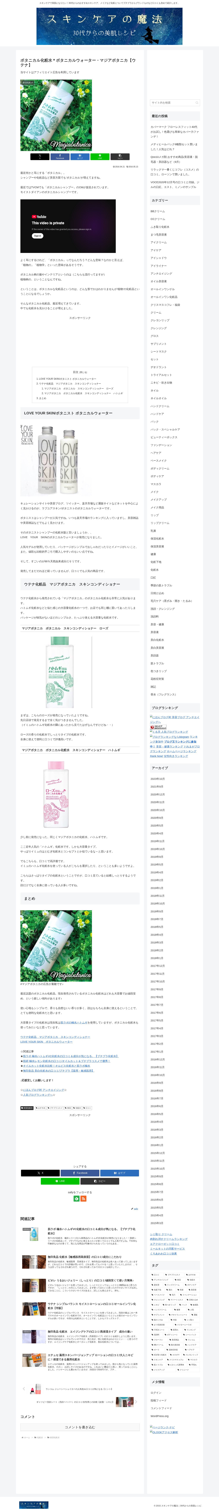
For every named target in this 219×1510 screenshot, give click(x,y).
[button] (120, 156)
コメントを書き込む (80, 1427)
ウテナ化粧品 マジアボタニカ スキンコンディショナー (70, 383)
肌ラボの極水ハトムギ (74, 1022)
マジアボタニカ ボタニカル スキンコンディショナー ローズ (78, 388)
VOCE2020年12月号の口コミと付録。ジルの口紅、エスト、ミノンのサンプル (175, 185)
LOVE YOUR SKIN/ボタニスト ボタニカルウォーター (67, 378)
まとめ (42, 398)
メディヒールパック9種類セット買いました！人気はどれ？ (174, 147)
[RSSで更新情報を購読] (83, 1199)
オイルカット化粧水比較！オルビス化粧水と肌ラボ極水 (56, 1065)
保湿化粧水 (28, 1108)
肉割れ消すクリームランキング (169, 1239)
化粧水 (78, 1108)
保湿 (69, 1108)
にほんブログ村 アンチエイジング (43, 1089)
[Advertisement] (80, 341)
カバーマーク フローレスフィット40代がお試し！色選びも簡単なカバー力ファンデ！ (175, 131)
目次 (75, 372)
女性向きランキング (176, 756)
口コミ (88, 1108)
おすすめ (41, 1108)
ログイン (156, 1392)
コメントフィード (161, 1408)
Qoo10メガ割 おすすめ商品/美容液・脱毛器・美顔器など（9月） (174, 159)
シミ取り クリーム (161, 1234)
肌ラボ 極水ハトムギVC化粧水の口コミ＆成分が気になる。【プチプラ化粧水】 (71, 1056)
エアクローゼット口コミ (165, 1243)
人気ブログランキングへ (38, 1094)
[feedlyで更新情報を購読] (77, 1199)
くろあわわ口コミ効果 (163, 1253)
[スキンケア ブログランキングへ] (158, 726)
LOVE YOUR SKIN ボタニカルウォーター (46, 1041)
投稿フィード (159, 1400)
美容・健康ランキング (169, 746)
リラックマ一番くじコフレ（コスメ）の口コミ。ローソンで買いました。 (175, 172)
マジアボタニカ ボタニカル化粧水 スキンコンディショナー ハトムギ (83, 393)
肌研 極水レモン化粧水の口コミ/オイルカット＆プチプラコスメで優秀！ (66, 1061)
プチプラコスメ (56, 1108)
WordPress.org (159, 1416)
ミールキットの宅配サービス (167, 1248)
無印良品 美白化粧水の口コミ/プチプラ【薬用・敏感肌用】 (58, 1070)
